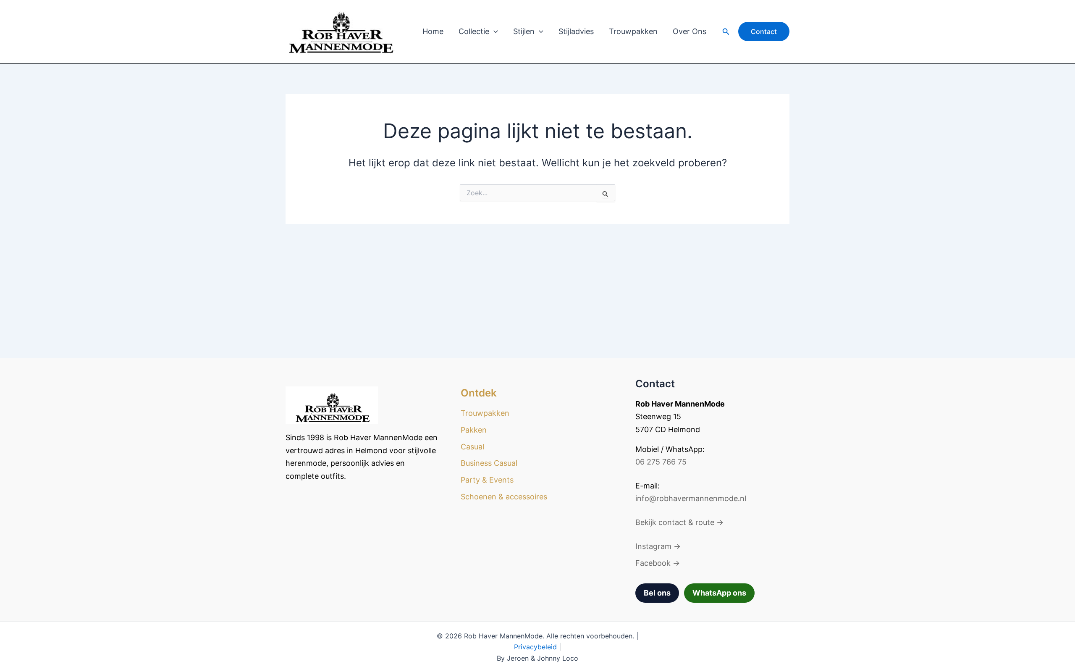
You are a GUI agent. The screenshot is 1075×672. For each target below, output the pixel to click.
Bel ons (657, 592)
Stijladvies (576, 31)
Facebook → (657, 563)
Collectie (474, 31)
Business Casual (489, 463)
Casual (472, 446)
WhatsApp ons (719, 592)
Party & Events (487, 479)
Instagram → (658, 546)
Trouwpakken (633, 31)
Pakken (474, 429)
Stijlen (524, 31)
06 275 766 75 (661, 461)
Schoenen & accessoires (504, 496)
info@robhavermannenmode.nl (690, 498)
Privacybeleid (535, 647)
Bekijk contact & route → (679, 522)
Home (432, 31)
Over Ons (689, 31)
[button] (493, 31)
